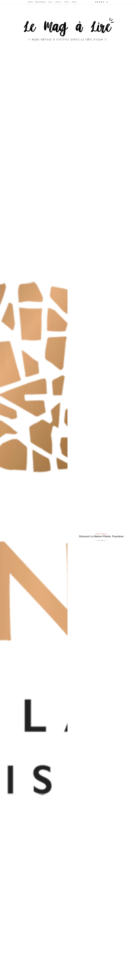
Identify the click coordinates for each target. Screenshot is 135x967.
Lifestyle (58, 2)
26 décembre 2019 (101, 540)
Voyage (66, 2)
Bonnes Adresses (40, 2)
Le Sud (50, 2)
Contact (74, 2)
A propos (30, 2)
